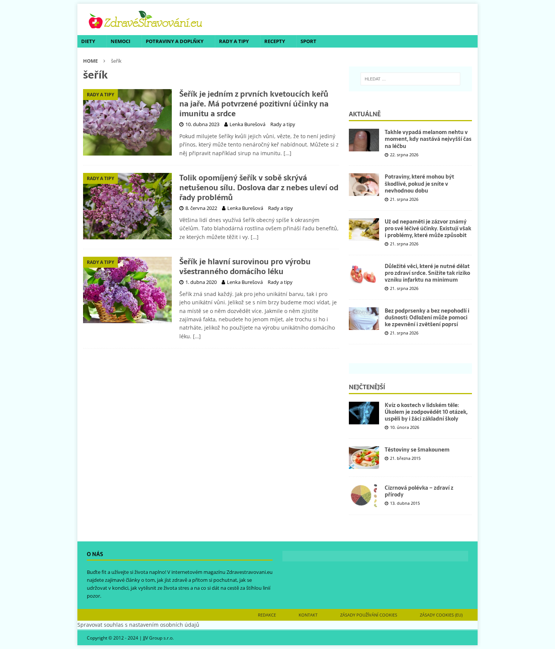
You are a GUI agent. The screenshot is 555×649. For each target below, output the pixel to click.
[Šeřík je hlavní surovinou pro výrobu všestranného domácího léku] (127, 290)
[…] (287, 153)
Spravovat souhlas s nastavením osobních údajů (138, 624)
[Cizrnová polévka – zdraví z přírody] (364, 495)
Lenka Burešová (247, 124)
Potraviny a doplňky (175, 41)
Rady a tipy (234, 41)
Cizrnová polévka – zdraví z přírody (419, 491)
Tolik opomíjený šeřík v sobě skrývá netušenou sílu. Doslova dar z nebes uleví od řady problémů (258, 187)
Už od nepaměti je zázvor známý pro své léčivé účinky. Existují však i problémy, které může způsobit (428, 228)
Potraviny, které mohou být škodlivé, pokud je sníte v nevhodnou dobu (419, 183)
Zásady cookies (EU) (441, 615)
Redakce (267, 615)
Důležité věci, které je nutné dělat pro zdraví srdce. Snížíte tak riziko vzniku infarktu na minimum (427, 273)
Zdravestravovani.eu (250, 572)
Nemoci (120, 41)
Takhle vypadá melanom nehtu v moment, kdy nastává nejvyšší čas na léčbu (428, 139)
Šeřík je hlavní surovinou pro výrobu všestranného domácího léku (245, 266)
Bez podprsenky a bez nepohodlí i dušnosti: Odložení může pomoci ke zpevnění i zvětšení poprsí (427, 317)
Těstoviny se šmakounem (417, 450)
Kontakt (308, 615)
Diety (88, 41)
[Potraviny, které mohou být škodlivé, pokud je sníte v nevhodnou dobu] (364, 184)
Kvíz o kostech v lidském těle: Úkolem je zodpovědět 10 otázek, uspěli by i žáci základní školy (426, 412)
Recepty (274, 41)
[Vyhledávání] (410, 78)
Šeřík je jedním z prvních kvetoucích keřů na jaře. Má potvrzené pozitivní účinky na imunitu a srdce (253, 104)
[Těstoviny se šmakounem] (364, 457)
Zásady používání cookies (368, 615)
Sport (308, 41)
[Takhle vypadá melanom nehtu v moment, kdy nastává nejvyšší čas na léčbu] (364, 140)
